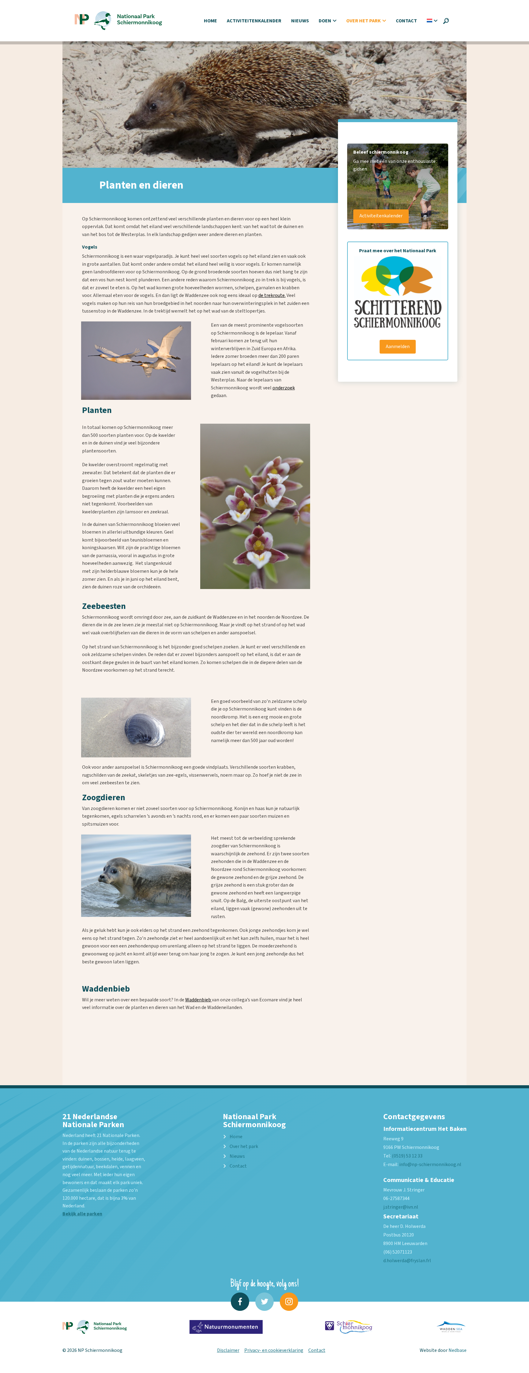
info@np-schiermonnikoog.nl (430, 1164)
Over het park (363, 20)
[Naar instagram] (289, 1301)
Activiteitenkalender (254, 20)
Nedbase (457, 1350)
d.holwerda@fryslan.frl (407, 1260)
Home (210, 20)
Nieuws (300, 20)
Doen (325, 20)
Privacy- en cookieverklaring (273, 1350)
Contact (406, 20)
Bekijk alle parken (82, 1213)
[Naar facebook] (240, 1301)
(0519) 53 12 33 (407, 1156)
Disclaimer (228, 1350)
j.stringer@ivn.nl (400, 1207)
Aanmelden (398, 346)
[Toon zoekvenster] (445, 20)
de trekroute (271, 295)
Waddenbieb (198, 999)
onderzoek (283, 388)
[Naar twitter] (264, 1301)
